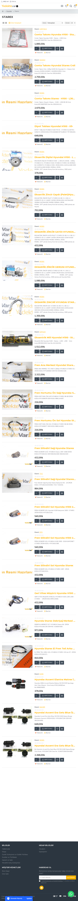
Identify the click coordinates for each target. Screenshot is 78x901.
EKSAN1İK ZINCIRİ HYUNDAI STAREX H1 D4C (55, 302)
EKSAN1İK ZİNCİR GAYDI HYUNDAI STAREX (55, 231)
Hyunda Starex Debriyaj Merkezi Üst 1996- (55, 620)
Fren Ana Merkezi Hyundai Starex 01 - (55, 365)
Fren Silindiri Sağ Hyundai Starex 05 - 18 (55, 479)
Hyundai (9, 11)
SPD (41, 532)
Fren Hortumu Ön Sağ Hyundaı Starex (55, 393)
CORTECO (43, 29)
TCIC (41, 474)
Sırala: (44, 23)
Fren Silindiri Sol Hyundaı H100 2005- (55, 507)
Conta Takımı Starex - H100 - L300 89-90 (55, 98)
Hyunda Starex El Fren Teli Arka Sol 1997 (55, 648)
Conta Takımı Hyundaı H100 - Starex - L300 (55, 34)
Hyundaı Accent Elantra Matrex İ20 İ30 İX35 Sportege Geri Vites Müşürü (55, 679)
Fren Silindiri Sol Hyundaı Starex (54, 565)
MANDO (42, 60)
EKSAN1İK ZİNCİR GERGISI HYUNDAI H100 (55, 267)
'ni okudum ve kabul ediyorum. (58, 882)
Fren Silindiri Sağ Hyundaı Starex (54, 448)
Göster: (68, 23)
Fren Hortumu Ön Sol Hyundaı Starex (55, 420)
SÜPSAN (42, 332)
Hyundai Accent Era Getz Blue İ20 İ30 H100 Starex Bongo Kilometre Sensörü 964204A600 (55, 712)
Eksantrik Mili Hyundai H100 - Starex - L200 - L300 (55, 337)
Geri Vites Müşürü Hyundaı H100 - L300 (55, 593)
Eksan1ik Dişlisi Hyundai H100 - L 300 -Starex (55, 157)
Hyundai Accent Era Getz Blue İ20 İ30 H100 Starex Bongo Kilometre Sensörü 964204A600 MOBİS (55, 745)
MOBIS (41, 93)
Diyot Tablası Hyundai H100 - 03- (54, 126)
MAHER (42, 707)
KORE (41, 674)
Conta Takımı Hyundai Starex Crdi (55, 65)
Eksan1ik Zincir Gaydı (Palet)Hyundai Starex (55, 194)
